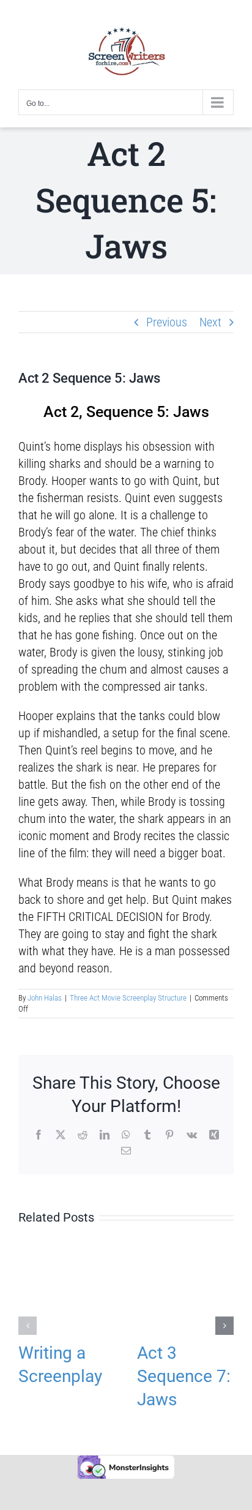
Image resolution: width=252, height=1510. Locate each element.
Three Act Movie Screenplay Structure (128, 997)
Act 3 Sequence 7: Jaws (184, 1376)
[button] (27, 1326)
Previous (166, 322)
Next (210, 322)
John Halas (45, 997)
